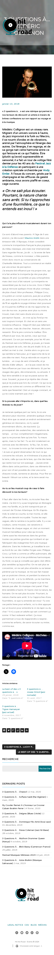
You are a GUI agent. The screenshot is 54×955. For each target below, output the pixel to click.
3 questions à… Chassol (14, 792)
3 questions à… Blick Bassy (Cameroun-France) (26, 846)
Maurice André (32, 238)
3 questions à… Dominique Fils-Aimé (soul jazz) (26, 822)
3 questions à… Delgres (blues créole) (21, 813)
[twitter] (27, 933)
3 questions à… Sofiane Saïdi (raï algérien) (24, 797)
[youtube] (21, 933)
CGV (27, 925)
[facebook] (16, 933)
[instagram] (37, 933)
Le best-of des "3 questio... (34, 752)
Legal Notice (15, 925)
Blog (34, 925)
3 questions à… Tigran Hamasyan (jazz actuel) (11, 709)
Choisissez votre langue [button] (30, 946)
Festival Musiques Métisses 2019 (19, 855)
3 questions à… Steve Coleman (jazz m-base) (25, 830)
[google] (32, 933)
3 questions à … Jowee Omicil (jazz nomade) (36, 692)
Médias (42, 925)
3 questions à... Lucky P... (18, 747)
